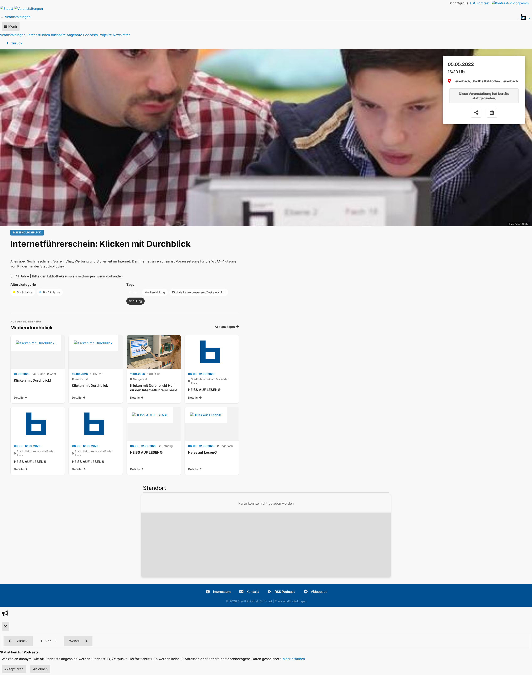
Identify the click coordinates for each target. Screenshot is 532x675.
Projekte (105, 35)
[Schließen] (5, 626)
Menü (12, 26)
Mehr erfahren (294, 659)
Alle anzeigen (225, 327)
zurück (16, 43)
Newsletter (121, 35)
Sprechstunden (38, 35)
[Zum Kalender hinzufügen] (492, 113)
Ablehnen (40, 669)
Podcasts (90, 35)
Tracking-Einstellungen (290, 601)
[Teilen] (476, 113)
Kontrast (484, 3)
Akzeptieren (13, 669)
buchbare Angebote (66, 35)
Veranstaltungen (12, 35)
